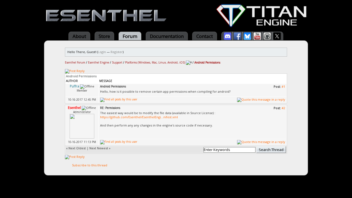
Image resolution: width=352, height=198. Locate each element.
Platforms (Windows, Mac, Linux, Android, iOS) (155, 62)
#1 (283, 86)
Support (117, 62)
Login (102, 52)
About (79, 36)
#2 (283, 108)
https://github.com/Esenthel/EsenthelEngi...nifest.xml (139, 117)
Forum (130, 36)
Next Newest (98, 148)
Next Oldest (77, 148)
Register (117, 52)
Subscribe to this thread (89, 165)
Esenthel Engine (98, 62)
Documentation (167, 36)
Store (104, 36)
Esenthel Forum (75, 62)
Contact (204, 36)
